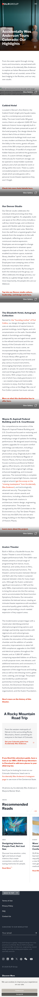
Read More (6, 868)
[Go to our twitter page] (16, 959)
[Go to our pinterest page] (21, 959)
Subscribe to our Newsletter (15, 927)
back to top (9, 893)
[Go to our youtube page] (31, 959)
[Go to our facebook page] (12, 959)
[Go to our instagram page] (3, 959)
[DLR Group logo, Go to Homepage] (10, 4)
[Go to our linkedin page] (8, 959)
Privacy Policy (7, 906)
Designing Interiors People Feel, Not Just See (13, 846)
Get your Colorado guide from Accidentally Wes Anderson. (16, 743)
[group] (14, 849)
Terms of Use (7, 901)
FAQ (3, 911)
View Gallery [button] (28, 92)
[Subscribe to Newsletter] (35, 933)
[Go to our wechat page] (25, 960)
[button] (36, 4)
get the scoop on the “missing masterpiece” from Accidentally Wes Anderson (19, 484)
